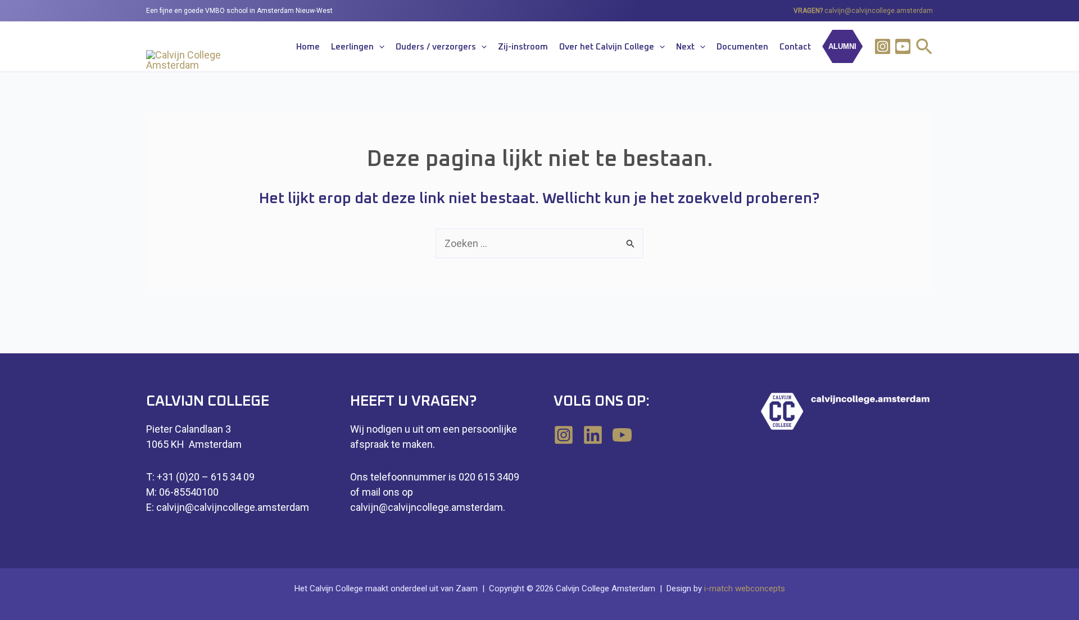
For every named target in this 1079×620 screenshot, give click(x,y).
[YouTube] (622, 435)
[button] (379, 47)
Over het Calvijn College (606, 47)
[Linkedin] (593, 435)
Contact (795, 47)
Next (685, 47)
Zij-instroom (523, 47)
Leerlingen (352, 47)
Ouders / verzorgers (436, 47)
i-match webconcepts (744, 588)
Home (308, 47)
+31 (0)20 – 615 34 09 (206, 477)
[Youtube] (903, 46)
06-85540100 (189, 492)
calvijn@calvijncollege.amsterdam (878, 11)
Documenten (742, 47)
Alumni (842, 46)
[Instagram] (882, 46)
